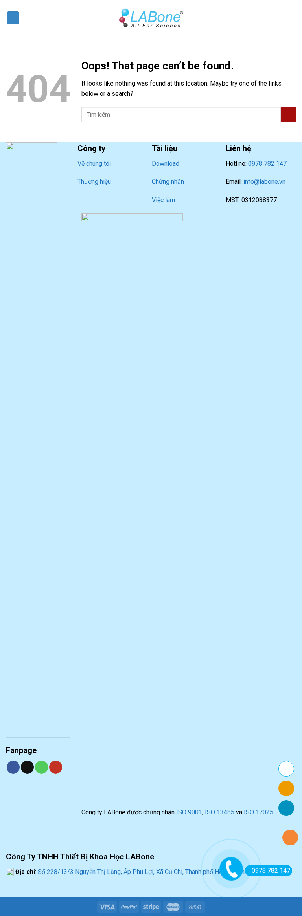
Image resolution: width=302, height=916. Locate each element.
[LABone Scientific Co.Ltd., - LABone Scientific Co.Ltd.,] (151, 18)
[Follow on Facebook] (13, 767)
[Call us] (41, 767)
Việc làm (163, 200)
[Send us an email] (27, 767)
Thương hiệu (94, 181)
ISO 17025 (258, 812)
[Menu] (13, 17)
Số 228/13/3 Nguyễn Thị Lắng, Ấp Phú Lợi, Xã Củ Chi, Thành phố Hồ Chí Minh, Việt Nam (155, 872)
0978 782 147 (267, 163)
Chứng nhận (168, 181)
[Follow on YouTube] (55, 767)
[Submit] (288, 114)
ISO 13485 (219, 812)
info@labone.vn (264, 181)
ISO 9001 (189, 812)
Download (165, 163)
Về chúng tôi (94, 163)
